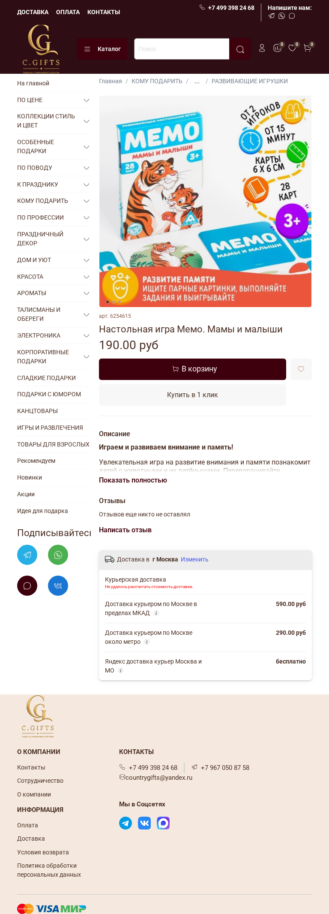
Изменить (195, 559)
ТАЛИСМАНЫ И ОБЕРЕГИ (38, 314)
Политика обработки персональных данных (49, 870)
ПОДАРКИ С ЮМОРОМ (49, 394)
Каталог (109, 48)
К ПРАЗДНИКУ (37, 184)
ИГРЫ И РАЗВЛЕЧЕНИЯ (50, 427)
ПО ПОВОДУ (34, 167)
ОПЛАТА (68, 12)
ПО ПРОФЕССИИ (40, 217)
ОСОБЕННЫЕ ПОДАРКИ (35, 146)
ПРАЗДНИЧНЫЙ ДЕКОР (40, 239)
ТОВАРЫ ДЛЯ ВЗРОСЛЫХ (53, 444)
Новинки (29, 477)
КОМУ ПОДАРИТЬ (157, 81)
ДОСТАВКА (32, 12)
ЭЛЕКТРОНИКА (38, 335)
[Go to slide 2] (113, 302)
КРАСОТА (30, 276)
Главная (110, 81)
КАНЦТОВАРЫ (37, 410)
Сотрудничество (40, 780)
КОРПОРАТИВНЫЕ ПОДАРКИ (43, 357)
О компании (34, 794)
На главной (33, 83)
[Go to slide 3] (119, 302)
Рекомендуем (36, 460)
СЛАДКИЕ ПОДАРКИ (46, 377)
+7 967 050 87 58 (225, 768)
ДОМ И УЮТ (34, 259)
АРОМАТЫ (31, 293)
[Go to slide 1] (107, 302)
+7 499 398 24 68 (231, 7)
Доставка (31, 838)
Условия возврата (43, 852)
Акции (26, 494)
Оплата (27, 825)
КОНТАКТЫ (103, 12)
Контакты (31, 767)
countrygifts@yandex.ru (159, 777)
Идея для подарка (42, 510)
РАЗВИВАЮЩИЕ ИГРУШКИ (250, 81)
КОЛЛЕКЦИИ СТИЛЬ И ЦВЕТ (46, 121)
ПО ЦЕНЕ (29, 100)
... (197, 81)
